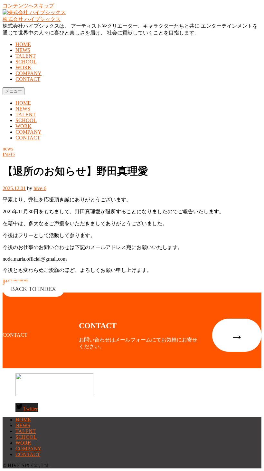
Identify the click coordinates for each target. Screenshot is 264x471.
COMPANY (28, 73)
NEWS (22, 50)
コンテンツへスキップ (28, 5)
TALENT (25, 56)
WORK (23, 67)
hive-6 (39, 188)
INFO (9, 154)
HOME (23, 44)
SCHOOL (26, 61)
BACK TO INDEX (33, 289)
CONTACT (27, 79)
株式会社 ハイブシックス (32, 19)
